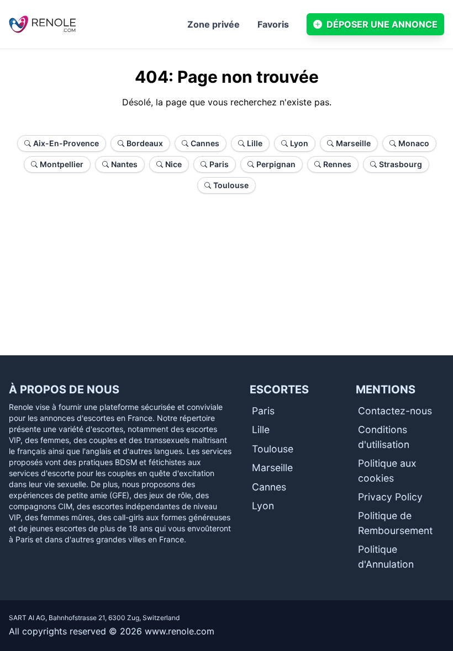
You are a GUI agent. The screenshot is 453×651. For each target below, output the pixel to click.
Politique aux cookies (387, 470)
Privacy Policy (390, 497)
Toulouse (272, 449)
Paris (263, 411)
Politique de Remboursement (395, 523)
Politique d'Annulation (386, 556)
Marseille (272, 467)
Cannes (269, 487)
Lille (261, 429)
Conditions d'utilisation (383, 437)
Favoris (273, 24)
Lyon (263, 505)
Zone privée (213, 24)
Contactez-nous (395, 411)
